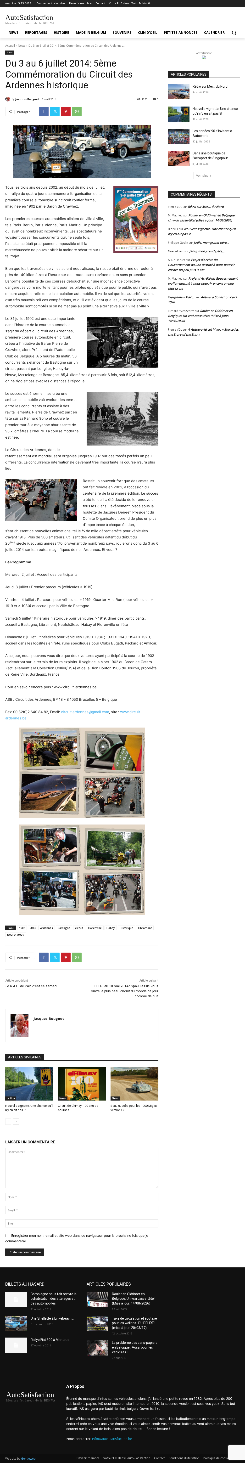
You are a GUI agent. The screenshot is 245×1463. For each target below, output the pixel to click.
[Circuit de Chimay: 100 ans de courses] (82, 1084)
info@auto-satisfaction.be (112, 1438)
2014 (32, 928)
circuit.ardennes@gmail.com (85, 712)
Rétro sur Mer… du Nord (210, 86)
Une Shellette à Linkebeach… (52, 1318)
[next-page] (16, 1121)
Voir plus (202, 176)
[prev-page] (8, 1121)
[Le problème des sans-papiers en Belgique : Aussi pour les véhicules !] (97, 1348)
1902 (22, 928)
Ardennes (46, 928)
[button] (234, 32)
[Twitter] (55, 111)
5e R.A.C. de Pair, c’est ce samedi (31, 986)
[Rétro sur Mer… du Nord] (178, 91)
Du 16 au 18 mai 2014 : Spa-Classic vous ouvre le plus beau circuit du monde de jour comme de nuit (124, 991)
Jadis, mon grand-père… (211, 242)
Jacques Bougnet (27, 99)
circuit (79, 928)
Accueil (10, 46)
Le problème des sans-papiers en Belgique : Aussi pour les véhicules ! (134, 1347)
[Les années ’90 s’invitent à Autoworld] (178, 136)
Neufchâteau (15, 934)
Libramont (145, 928)
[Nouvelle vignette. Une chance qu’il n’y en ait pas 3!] (29, 1084)
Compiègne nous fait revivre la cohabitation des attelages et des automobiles (54, 1298)
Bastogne (64, 928)
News (21, 46)
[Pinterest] (66, 111)
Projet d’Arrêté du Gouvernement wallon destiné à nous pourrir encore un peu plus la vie (201, 265)
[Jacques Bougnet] (8, 99)
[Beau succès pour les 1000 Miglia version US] (134, 1084)
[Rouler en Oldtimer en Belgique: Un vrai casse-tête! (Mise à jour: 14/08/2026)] (97, 1299)
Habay (110, 928)
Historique (126, 928)
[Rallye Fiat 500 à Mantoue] (16, 1345)
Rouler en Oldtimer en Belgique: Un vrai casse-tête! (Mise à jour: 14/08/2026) (200, 316)
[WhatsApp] (77, 111)
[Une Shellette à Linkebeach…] (16, 1323)
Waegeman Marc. (181, 297)
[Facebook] (44, 111)
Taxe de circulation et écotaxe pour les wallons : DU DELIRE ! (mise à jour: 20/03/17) (134, 1323)
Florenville (95, 928)
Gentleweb (28, 1459)
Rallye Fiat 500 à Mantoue (50, 1340)
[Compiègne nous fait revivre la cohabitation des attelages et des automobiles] (16, 1299)
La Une (11, 1098)
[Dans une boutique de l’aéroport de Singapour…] (178, 158)
